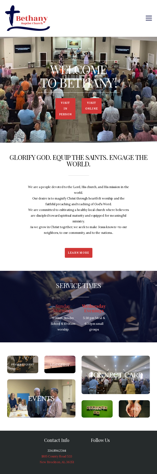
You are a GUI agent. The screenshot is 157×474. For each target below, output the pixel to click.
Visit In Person (65, 108)
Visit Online (91, 105)
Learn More (78, 252)
